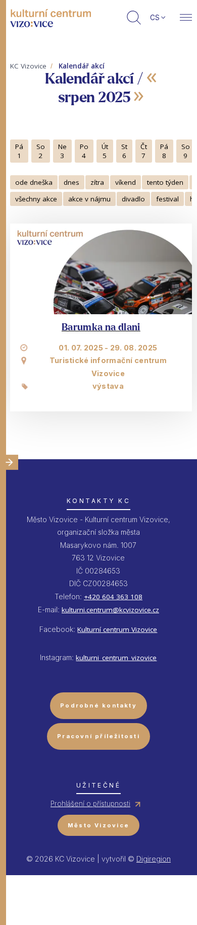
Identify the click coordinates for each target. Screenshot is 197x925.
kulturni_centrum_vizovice (116, 657)
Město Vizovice (98, 825)
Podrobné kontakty (98, 705)
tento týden (165, 182)
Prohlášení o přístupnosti (90, 804)
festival (167, 198)
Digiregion (153, 859)
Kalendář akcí (82, 65)
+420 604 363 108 (113, 596)
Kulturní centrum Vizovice (117, 629)
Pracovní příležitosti (98, 736)
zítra (97, 182)
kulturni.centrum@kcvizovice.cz (110, 609)
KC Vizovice (28, 65)
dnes (71, 182)
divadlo (133, 198)
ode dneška (34, 182)
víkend (125, 182)
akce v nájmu (89, 198)
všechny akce (36, 198)
